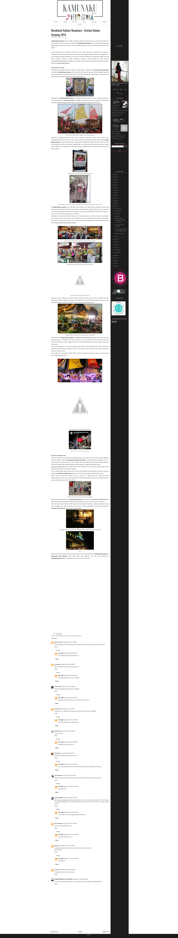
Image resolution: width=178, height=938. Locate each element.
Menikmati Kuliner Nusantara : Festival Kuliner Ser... (119, 220)
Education (74, 22)
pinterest (118, 92)
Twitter (116, 89)
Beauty (84, 22)
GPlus (118, 89)
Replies (58, 650)
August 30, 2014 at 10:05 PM (70, 742)
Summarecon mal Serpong (101, 70)
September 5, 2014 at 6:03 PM (70, 858)
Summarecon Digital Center (58, 466)
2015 (114, 203)
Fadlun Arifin (58, 686)
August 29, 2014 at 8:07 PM (70, 675)
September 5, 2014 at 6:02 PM (70, 812)
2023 (114, 182)
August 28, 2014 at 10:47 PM (67, 708)
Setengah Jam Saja (119, 233)
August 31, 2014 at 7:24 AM (70, 797)
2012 (114, 258)
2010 (114, 263)
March (116, 247)
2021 (114, 187)
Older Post (105, 932)
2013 (114, 255)
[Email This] (56, 633)
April (116, 244)
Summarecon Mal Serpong (60, 61)
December (117, 208)
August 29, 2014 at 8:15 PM (70, 697)
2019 (114, 192)
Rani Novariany (59, 823)
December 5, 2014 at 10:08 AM (80, 879)
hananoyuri (58, 664)
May (116, 241)
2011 (114, 260)
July (116, 236)
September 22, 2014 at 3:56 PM (68, 869)
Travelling (93, 22)
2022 (114, 185)
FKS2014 (67, 635)
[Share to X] (59, 633)
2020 (114, 190)
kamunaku (89, 934)
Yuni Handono (58, 775)
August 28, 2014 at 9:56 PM (68, 686)
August (116, 216)
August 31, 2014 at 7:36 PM (70, 823)
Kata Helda (57, 731)
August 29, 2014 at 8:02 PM (70, 653)
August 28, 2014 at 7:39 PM (69, 642)
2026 (114, 174)
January (117, 252)
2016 (114, 200)
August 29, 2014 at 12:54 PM (68, 731)
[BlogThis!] (58, 633)
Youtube (121, 89)
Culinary (104, 22)
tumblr (123, 89)
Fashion (65, 22)
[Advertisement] (80, 917)
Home (80, 932)
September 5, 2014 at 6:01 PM (70, 786)
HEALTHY (80, 24)
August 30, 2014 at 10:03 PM (70, 719)
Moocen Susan (58, 642)
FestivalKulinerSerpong (60, 635)
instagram (126, 89)
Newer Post (54, 932)
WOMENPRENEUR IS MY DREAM (63, 879)
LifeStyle (56, 22)
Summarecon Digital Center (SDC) (76, 460)
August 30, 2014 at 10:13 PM (70, 764)
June (116, 239)
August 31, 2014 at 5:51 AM (69, 775)
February (117, 249)
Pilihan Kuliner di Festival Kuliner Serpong (65, 222)
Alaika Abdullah (59, 797)
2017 (114, 198)
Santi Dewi (57, 753)
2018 (114, 195)
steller (120, 93)
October (117, 213)
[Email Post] (54, 633)
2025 (114, 177)
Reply (56, 646)
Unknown (57, 708)
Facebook (113, 89)
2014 (114, 206)
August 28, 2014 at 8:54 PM (68, 664)
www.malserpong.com (57, 558)
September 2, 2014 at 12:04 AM (67, 845)
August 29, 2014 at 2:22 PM (67, 753)
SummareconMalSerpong (75, 635)
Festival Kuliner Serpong (63, 63)
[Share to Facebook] (60, 633)
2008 (114, 266)
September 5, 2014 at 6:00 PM (70, 834)
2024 (114, 179)
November (117, 211)
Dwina (59, 653)
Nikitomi (57, 845)
